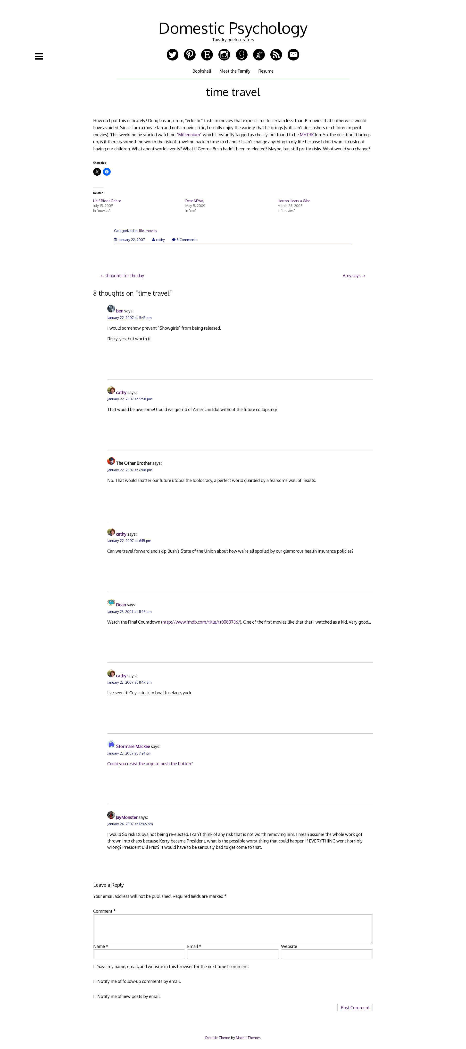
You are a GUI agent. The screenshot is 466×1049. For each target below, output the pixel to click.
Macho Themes (248, 1037)
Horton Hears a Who (294, 201)
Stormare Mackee (133, 746)
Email (194, 946)
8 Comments (187, 240)
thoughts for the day (124, 275)
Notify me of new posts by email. (129, 996)
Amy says (352, 275)
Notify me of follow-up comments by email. (139, 981)
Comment (104, 911)
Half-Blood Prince (107, 201)
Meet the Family (234, 71)
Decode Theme (217, 1037)
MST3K (307, 134)
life (141, 231)
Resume (266, 71)
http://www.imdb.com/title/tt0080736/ (201, 622)
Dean (121, 604)
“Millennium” (189, 134)
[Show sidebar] (39, 56)
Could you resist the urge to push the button (149, 763)
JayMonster (127, 817)
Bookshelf (201, 71)
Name (100, 946)
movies (151, 231)
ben (119, 310)
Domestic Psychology (233, 27)
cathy (160, 240)
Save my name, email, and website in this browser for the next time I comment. (173, 966)
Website (289, 946)
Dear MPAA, (194, 201)
